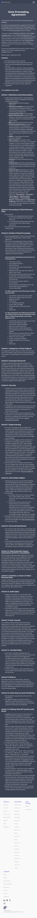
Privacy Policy (7, 881)
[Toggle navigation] (34, 2)
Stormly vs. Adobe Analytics (17, 846)
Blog (5, 874)
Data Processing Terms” (28, 519)
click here (4, 22)
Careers (5, 877)
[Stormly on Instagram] (5, 903)
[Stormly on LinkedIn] (5, 900)
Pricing (5, 811)
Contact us (6, 896)
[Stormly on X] (10, 900)
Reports (5, 820)
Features (6, 804)
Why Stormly (17, 804)
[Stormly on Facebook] (7, 900)
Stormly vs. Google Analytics (17, 824)
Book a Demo (7, 817)
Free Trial (6, 808)
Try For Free (6, 814)
